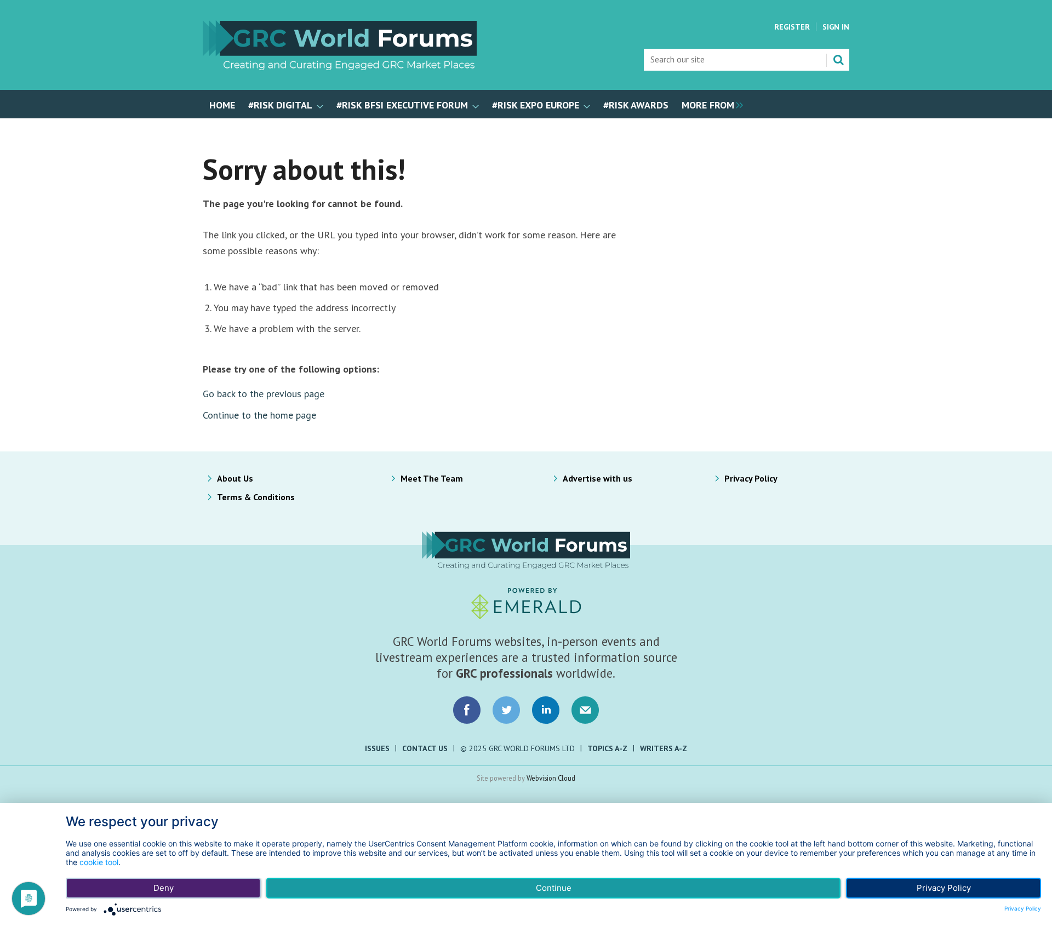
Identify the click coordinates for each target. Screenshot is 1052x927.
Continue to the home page (259, 415)
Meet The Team (432, 478)
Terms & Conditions (256, 496)
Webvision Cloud (551, 778)
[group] (709, 104)
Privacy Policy (750, 478)
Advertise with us (597, 478)
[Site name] (340, 66)
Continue (553, 888)
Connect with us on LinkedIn (545, 710)
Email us (585, 710)
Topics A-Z (607, 748)
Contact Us (425, 748)
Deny (163, 888)
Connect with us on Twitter (506, 710)
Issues (377, 748)
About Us (235, 478)
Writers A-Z (663, 748)
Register (792, 26)
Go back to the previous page (263, 393)
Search (838, 59)
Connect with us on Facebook (467, 710)
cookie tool (98, 862)
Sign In (835, 26)
